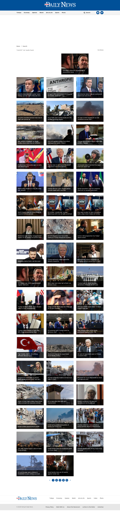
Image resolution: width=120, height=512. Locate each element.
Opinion (34, 12)
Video (95, 498)
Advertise (100, 507)
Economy (27, 12)
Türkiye (19, 12)
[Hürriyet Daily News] (60, 5)
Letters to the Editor (89, 507)
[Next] (70, 480)
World (41, 12)
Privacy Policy (50, 507)
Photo (64, 12)
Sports (57, 12)
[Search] (84, 12)
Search (25, 46)
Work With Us (60, 507)
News (18, 46)
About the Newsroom (73, 507)
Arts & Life (49, 12)
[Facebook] (97, 12)
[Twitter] (101, 12)
